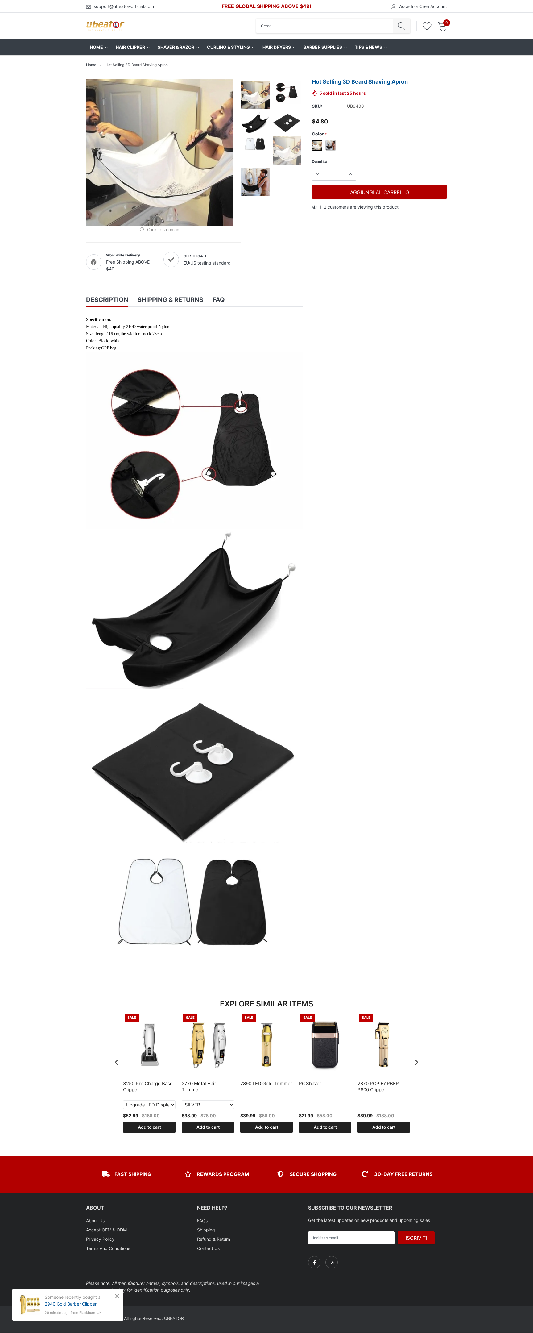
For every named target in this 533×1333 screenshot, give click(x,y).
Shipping (206, 1229)
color (319, 133)
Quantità (319, 161)
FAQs (202, 1220)
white (317, 145)
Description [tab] (107, 299)
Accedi (406, 6)
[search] (401, 26)
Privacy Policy (100, 1239)
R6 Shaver (310, 1083)
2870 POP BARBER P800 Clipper (378, 1087)
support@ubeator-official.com (124, 6)
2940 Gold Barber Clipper (71, 1303)
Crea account (433, 6)
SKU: (317, 106)
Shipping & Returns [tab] (170, 299)
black (330, 145)
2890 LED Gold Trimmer (266, 1083)
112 (323, 207)
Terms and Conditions (108, 1248)
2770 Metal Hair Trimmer (199, 1087)
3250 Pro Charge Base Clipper (148, 1087)
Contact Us (208, 1248)
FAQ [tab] (219, 299)
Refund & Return (213, 1239)
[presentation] (116, 1062)
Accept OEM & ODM (106, 1229)
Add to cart (149, 1127)
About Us (95, 1220)
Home (91, 64)
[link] (314, 1262)
